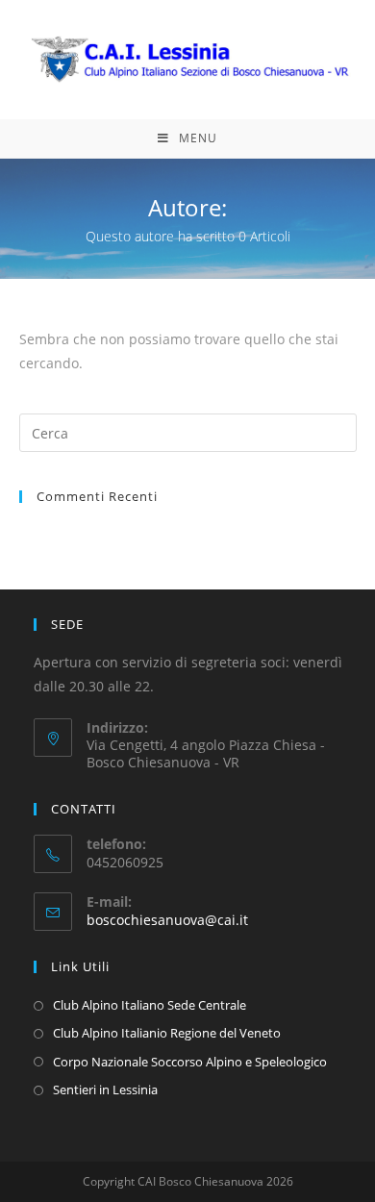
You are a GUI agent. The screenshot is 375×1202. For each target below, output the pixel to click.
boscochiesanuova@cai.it (167, 920)
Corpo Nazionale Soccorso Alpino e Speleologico (190, 1061)
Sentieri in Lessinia (105, 1089)
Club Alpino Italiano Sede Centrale (149, 1005)
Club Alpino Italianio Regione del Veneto (167, 1032)
